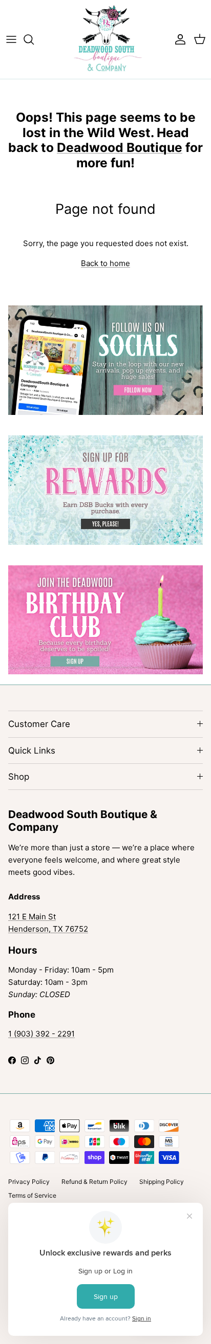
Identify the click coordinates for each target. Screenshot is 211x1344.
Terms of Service (32, 1195)
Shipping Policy (161, 1181)
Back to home (105, 263)
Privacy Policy (29, 1181)
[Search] (34, 39)
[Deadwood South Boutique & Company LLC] (105, 39)
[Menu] (11, 39)
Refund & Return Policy (94, 1181)
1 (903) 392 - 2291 (41, 1034)
